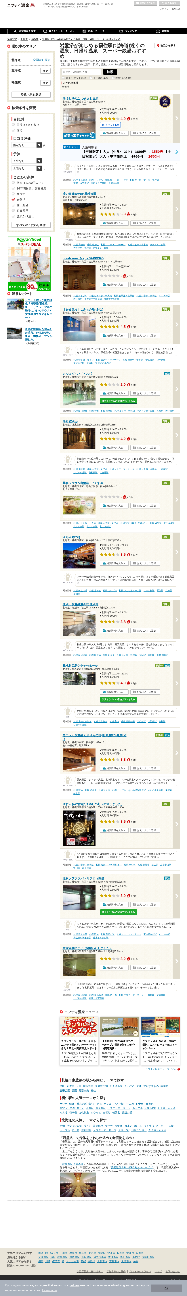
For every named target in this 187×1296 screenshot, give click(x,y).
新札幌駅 (93, 472)
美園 (74, 1090)
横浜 (40, 1261)
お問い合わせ (173, 1271)
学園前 (164, 1086)
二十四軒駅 (149, 590)
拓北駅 (76, 793)
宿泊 (99, 1103)
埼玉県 (54, 1252)
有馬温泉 (62, 1257)
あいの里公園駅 (155, 790)
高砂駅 (151, 655)
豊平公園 (65, 1090)
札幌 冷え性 (93, 244)
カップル (137, 1108)
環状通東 (88, 1086)
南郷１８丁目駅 (81, 183)
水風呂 (90, 1108)
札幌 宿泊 (94, 411)
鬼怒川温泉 (148, 1257)
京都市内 (114, 1261)
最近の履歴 (169, 3)
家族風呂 (22, 210)
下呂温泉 (86, 1257)
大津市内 (126, 1261)
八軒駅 (168, 590)
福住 (93, 1090)
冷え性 (63, 1112)
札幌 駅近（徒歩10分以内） (134, 523)
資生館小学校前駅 (93, 299)
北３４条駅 (92, 526)
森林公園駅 (162, 655)
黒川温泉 (125, 1257)
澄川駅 (76, 868)
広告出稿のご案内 (116, 1271)
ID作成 (176, 8)
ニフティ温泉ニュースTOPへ (161, 1069)
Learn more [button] (49, 1290)
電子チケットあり (76, 77)
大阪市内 (102, 1261)
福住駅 (155, 180)
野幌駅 (133, 655)
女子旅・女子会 (166, 1108)
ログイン (164, 8)
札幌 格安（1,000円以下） (109, 864)
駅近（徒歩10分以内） (82, 1103)
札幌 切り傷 (106, 411)
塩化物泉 (84, 1112)
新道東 (70, 1086)
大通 (139, 1086)
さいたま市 (72, 1261)
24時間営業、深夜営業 (31, 188)
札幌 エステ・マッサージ (113, 244)
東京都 (92, 1252)
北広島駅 (141, 721)
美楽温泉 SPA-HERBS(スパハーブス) (132, 1167)
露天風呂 (101, 1108)
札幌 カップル (96, 180)
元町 (78, 1086)
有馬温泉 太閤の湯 (72, 1164)
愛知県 (130, 1252)
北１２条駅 (105, 526)
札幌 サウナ (130, 864)
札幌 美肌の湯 (80, 180)
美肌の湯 (127, 1112)
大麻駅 (142, 655)
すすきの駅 (164, 295)
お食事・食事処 (145, 1103)
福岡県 (140, 1252)
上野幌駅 (163, 469)
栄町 (62, 1086)
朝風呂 (116, 1112)
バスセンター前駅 (145, 411)
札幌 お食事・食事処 (138, 244)
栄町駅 (168, 790)
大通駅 (90, 363)
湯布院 (136, 1257)
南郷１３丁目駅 (98, 183)
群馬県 (83, 1252)
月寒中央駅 (113, 183)
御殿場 (91, 1261)
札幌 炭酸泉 (79, 244)
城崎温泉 (74, 1257)
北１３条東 (116, 1086)
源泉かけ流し (139, 1130)
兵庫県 (73, 1252)
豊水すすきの (151, 1086)
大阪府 (102, 1252)
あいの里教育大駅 (137, 790)
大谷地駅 (77, 248)
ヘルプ (158, 1271)
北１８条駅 (78, 526)
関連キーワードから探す (22, 1265)
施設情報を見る (114, 133)
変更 (45, 70)
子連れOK (150, 1108)
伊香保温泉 (100, 1257)
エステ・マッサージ (119, 1108)
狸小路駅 (77, 299)
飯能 (83, 1261)
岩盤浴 (106, 1112)
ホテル (108, 1103)
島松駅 (162, 721)
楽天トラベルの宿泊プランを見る (118, 401)
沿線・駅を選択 (31, 94)
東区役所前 (101, 1086)
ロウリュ (96, 1112)
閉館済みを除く (124, 77)
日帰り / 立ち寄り (28, 124)
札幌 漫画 (149, 360)
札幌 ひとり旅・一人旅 (116, 180)
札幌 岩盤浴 (155, 523)
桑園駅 (76, 594)
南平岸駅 (86, 868)
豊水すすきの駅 (111, 299)
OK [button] (166, 1288)
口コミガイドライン (140, 1271)
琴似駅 (160, 590)
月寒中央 (84, 1090)
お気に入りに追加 (146, 133)
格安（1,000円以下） (72, 1108)
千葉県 (64, 1252)
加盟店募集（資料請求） (90, 1271)
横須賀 (56, 1261)
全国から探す (42, 59)
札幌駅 (160, 411)
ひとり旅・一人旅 (123, 1103)
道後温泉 (113, 1257)
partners (74, 1285)
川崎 (47, 1261)
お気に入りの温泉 (145, 3)
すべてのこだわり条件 (31, 225)
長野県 (121, 1252)
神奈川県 (43, 1252)
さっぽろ (129, 1086)
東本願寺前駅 (150, 934)
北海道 (111, 1252)
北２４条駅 (169, 523)
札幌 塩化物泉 (80, 411)
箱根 (53, 1257)
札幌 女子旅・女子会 (140, 180)
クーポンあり (100, 77)
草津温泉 (43, 1257)
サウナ (63, 1103)
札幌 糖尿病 (95, 655)
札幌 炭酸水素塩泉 (82, 721)
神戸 (135, 1261)
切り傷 (73, 1112)
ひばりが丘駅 (80, 472)
